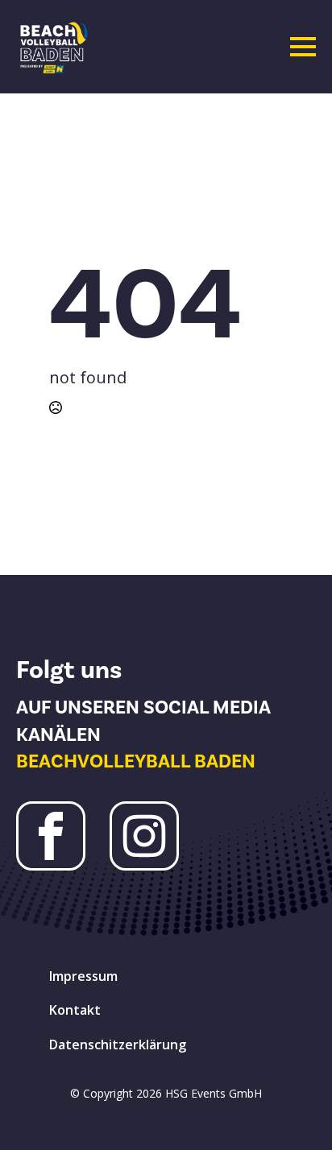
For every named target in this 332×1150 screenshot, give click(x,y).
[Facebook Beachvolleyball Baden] (50, 836)
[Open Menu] (303, 47)
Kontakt (75, 1010)
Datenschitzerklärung (117, 1044)
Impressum (83, 976)
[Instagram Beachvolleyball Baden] (144, 836)
